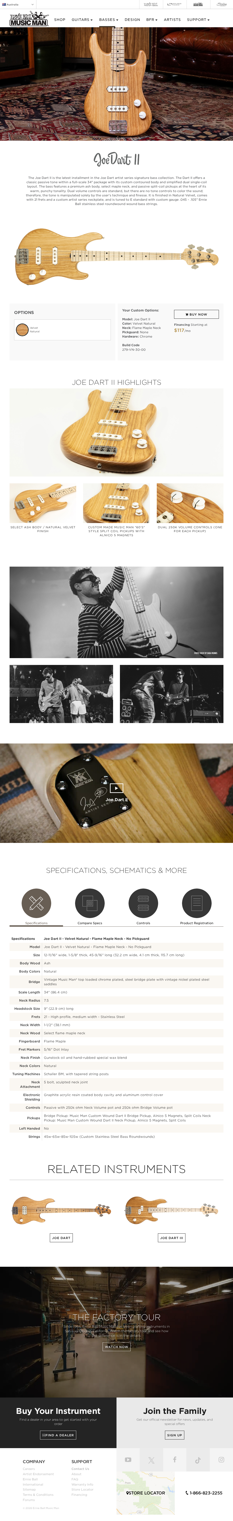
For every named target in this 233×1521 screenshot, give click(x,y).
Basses (107, 20)
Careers (29, 1469)
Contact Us (80, 1469)
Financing (79, 1494)
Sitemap (29, 1489)
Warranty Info (82, 1484)
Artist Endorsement (38, 1474)
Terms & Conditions (38, 1494)
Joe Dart (61, 1238)
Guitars (80, 20)
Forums (29, 1500)
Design (132, 20)
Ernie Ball (30, 1479)
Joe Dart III (171, 1238)
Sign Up (174, 1435)
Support (196, 20)
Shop (60, 20)
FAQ (74, 1479)
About (76, 1474)
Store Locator (82, 1489)
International (33, 1484)
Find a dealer (58, 1435)
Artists (172, 20)
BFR (150, 20)
